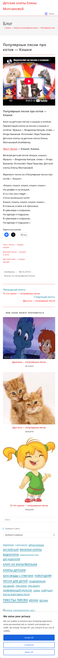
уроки (33, 600)
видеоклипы (11, 554)
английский (11, 549)
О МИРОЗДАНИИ (21, 545)
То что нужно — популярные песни (29, 505)
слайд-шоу (47, 590)
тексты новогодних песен (16, 594)
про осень (21, 585)
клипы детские (14, 570)
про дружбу (8, 585)
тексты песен (15, 599)
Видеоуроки (8, 545)
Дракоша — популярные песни (29, 362)
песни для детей (15, 581)
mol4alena (9, 271)
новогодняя (43, 575)
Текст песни (10, 148)
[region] (29, 635)
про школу (34, 585)
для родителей (11, 559)
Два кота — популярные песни (29, 427)
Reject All (29, 652)
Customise (29, 645)
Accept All (29, 637)
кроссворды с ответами (18, 575)
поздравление (37, 581)
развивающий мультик (17, 590)
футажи (43, 600)
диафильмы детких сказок (29, 555)
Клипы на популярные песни (19, 275)
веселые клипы (31, 549)
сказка (36, 590)
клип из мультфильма (20, 564)
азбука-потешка (36, 544)
